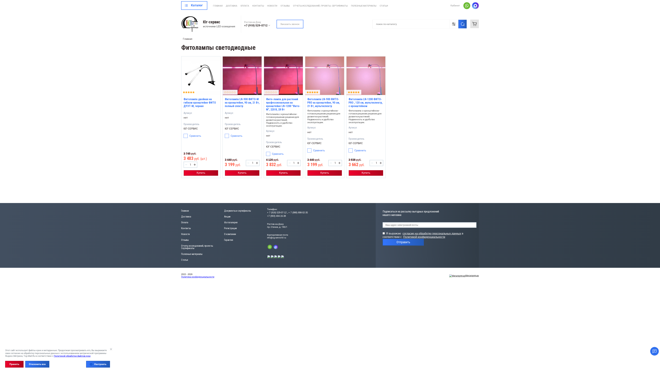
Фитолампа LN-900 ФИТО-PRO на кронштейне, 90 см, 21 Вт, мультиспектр (323, 103)
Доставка (231, 5)
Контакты (258, 5)
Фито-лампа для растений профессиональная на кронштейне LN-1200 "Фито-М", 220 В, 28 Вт (283, 104)
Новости (272, 5)
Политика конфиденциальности (197, 276)
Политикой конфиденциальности (424, 236)
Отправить (403, 242)
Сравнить (195, 135)
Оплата (244, 5)
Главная (218, 5)
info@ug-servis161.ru (276, 237)
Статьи (384, 5)
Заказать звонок (290, 24)
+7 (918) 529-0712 (255, 25)
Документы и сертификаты (237, 211)
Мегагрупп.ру (472, 275)
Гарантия (228, 240)
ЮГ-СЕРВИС (191, 128)
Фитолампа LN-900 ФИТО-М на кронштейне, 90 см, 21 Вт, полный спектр (242, 103)
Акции (227, 216)
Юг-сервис (211, 22)
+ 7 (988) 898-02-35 (298, 212)
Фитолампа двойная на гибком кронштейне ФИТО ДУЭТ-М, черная (200, 103)
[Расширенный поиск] (453, 24)
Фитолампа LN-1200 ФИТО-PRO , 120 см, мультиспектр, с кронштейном (366, 103)
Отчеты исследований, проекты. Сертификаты (320, 5)
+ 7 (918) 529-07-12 (277, 212)
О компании (230, 234)
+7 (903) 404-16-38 (276, 216)
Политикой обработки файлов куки (72, 356)
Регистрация (230, 228)
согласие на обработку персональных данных (432, 233)
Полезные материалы (363, 5)
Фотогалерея (231, 222)
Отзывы (285, 5)
